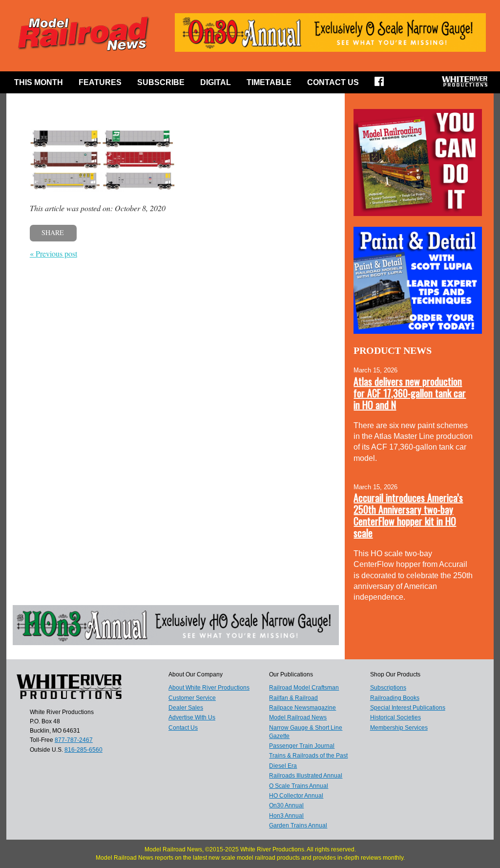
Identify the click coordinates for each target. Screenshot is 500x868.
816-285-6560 (83, 749)
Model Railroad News (298, 717)
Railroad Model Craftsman (304, 687)
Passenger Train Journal (301, 745)
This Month (38, 82)
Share (53, 232)
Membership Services (399, 727)
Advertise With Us (191, 717)
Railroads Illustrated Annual (305, 775)
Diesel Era (283, 765)
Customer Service (192, 697)
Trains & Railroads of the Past (308, 755)
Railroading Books (394, 697)
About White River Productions (209, 687)
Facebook (382, 84)
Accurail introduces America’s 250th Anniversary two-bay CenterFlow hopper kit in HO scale (408, 515)
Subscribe (161, 82)
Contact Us (333, 82)
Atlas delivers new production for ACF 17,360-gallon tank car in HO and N (410, 393)
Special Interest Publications (407, 707)
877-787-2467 (74, 740)
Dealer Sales (185, 707)
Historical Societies (395, 717)
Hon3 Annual (286, 815)
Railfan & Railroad (293, 697)
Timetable (269, 82)
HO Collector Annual (296, 795)
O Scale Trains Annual (298, 785)
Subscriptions (388, 687)
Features (100, 82)
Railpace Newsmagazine (302, 707)
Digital (215, 82)
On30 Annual (286, 805)
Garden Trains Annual (298, 825)
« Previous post (53, 253)
